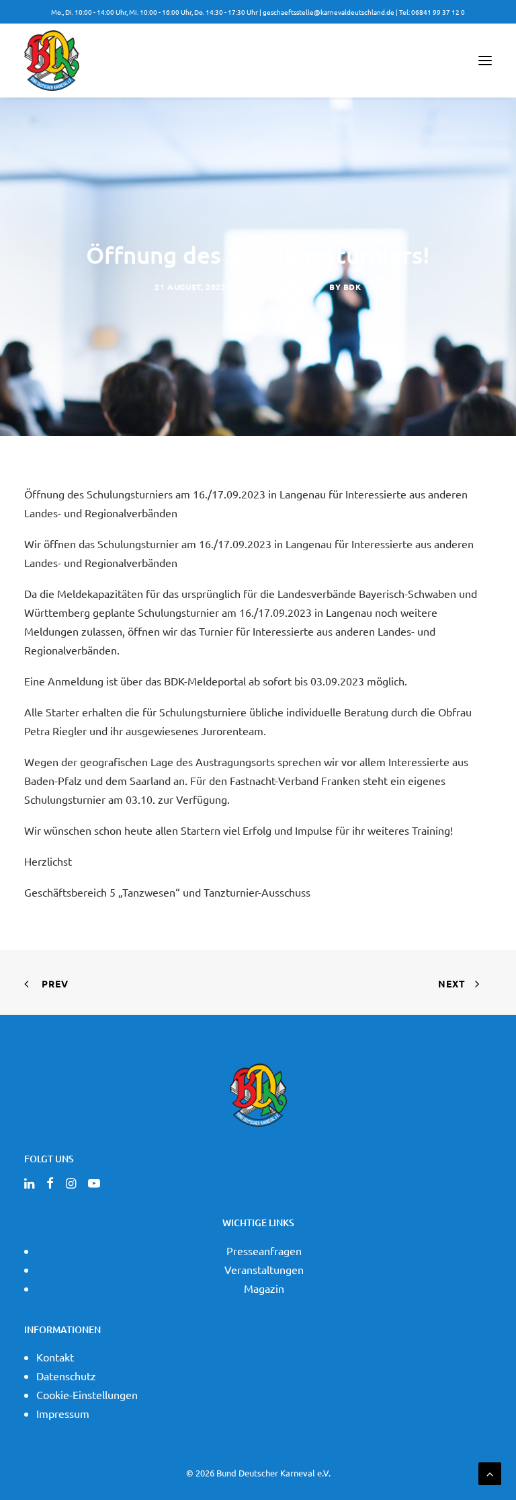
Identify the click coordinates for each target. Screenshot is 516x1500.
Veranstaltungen (264, 1269)
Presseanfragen (264, 1250)
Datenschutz (66, 1375)
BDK (352, 286)
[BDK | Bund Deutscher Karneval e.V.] (51, 60)
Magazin (264, 1288)
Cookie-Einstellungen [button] (87, 1394)
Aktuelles (283, 286)
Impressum (62, 1413)
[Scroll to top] (489, 1471)
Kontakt (55, 1356)
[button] (485, 61)
